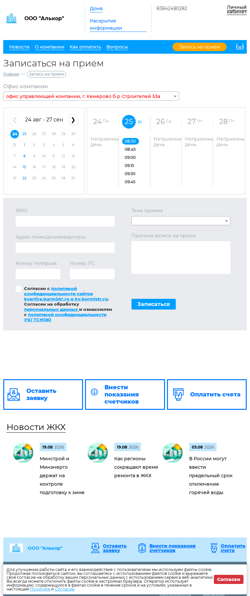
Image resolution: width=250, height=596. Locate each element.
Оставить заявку (115, 548)
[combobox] (91, 96)
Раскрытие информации (106, 24)
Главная (11, 74)
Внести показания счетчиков (172, 548)
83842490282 (172, 8)
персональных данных (51, 309)
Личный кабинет (237, 9)
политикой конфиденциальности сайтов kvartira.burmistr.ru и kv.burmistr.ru (66, 293)
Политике (40, 589)
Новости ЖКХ (36, 427)
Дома (96, 8)
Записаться (153, 304)
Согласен (228, 579)
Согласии (65, 589)
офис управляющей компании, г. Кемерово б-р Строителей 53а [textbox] (83, 96)
